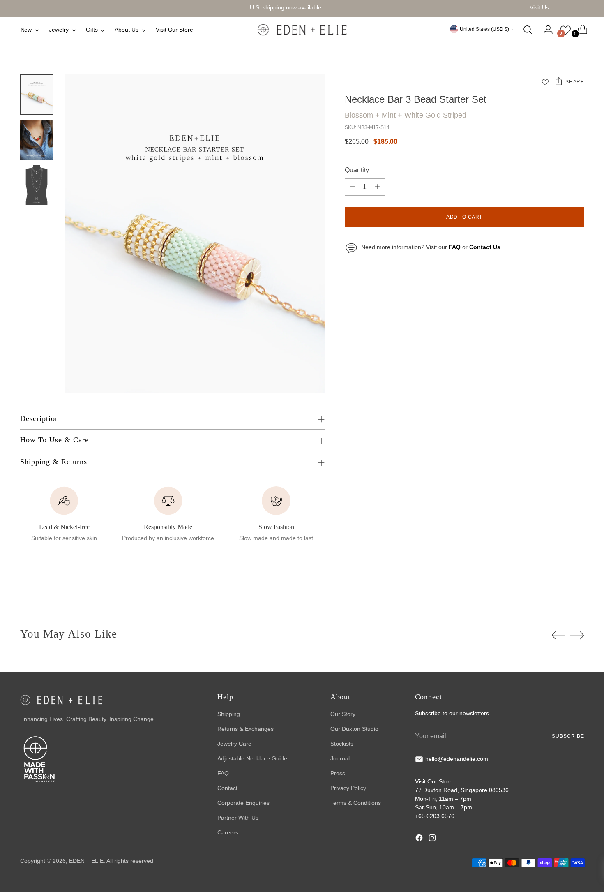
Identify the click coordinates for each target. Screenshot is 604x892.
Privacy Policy (348, 788)
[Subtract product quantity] (352, 187)
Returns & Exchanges (245, 729)
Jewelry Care (234, 743)
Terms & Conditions (355, 803)
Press (337, 773)
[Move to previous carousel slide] (558, 635)
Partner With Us (237, 817)
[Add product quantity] (377, 187)
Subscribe (568, 736)
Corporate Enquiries (243, 803)
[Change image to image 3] (36, 185)
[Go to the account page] (545, 29)
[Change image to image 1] (36, 94)
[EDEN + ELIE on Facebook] (420, 839)
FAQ (223, 773)
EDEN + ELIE (86, 860)
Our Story (342, 714)
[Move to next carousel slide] (577, 635)
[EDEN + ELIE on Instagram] (433, 839)
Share (574, 82)
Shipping (228, 714)
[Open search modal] (527, 29)
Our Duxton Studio (354, 729)
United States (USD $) (484, 29)
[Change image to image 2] (36, 140)
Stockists (341, 743)
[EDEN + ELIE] (302, 30)
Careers (227, 832)
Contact (227, 788)
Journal (340, 758)
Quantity (357, 169)
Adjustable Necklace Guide (252, 758)
